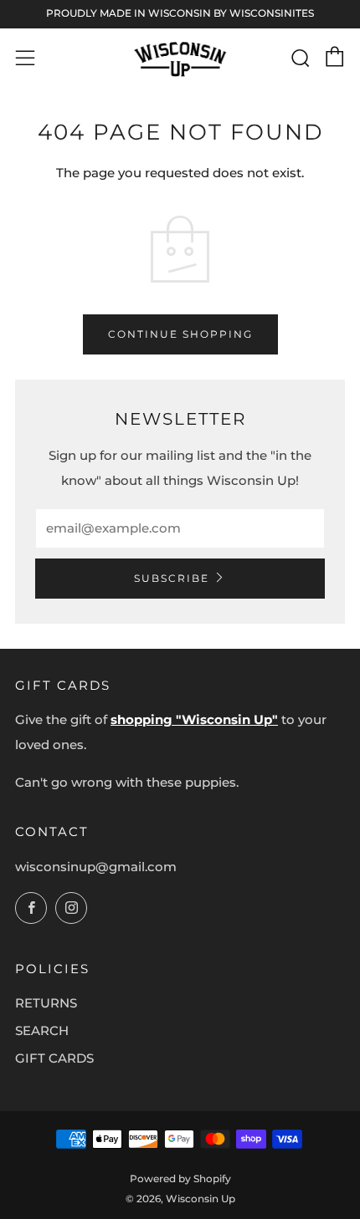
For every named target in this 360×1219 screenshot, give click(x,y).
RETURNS (46, 1003)
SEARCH (42, 1030)
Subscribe (171, 578)
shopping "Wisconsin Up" (194, 719)
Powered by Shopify (180, 1178)
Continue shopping (180, 334)
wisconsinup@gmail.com (96, 867)
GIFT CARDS (54, 1058)
